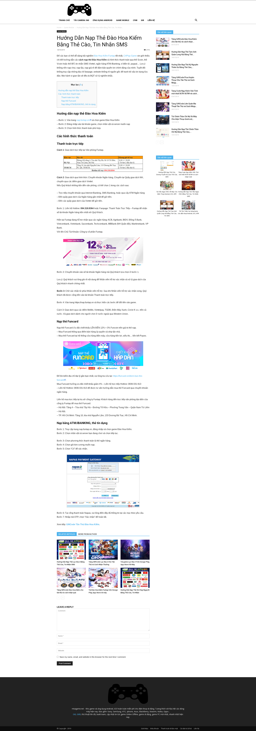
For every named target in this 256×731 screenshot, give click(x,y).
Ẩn (81, 85)
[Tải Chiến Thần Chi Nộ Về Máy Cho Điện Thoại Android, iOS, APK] (162, 119)
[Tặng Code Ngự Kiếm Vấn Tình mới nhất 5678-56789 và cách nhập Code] (162, 94)
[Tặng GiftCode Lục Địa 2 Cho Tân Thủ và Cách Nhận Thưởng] (103, 550)
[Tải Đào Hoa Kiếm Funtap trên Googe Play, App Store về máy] (103, 578)
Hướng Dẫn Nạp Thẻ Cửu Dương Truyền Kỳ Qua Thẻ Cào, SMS (166, 174)
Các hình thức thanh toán (69, 94)
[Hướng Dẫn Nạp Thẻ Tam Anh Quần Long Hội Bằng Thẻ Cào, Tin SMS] (162, 55)
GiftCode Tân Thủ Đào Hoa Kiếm (82, 524)
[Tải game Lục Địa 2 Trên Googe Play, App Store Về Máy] (135, 550)
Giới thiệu (144, 728)
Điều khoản (154, 728)
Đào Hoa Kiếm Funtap (104, 56)
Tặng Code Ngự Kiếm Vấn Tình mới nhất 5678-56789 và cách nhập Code (188, 174)
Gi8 (142, 20)
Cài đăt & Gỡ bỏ (186, 728)
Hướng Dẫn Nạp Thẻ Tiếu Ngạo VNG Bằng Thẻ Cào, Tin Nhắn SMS (188, 194)
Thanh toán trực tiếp (70, 97)
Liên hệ (151, 20)
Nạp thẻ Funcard (68, 101)
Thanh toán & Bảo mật (169, 728)
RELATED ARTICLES (66, 534)
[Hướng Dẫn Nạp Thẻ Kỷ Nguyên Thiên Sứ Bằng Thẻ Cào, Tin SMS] (162, 68)
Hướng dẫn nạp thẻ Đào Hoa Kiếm (73, 90)
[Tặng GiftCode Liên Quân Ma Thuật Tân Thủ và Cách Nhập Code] (162, 107)
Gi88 (79, 714)
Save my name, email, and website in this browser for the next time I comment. (93, 657)
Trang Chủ (64, 20)
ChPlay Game (130, 56)
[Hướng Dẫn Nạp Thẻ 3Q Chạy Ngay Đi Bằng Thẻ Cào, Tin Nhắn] (135, 578)
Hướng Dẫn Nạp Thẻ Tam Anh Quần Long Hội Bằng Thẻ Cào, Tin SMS (167, 213)
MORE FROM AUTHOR (87, 534)
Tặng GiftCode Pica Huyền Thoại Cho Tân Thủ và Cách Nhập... (183, 80)
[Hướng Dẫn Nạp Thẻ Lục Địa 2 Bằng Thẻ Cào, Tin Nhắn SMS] (71, 550)
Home (59, 27)
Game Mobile (122, 20)
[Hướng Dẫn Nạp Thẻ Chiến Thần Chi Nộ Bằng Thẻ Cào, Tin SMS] (162, 132)
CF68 (135, 20)
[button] (196, 20)
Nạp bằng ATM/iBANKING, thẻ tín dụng (78, 104)
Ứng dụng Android (102, 20)
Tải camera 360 (81, 20)
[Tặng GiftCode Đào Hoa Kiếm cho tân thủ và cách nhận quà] (71, 578)
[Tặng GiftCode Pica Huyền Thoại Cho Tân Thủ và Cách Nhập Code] (162, 80)
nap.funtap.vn (83, 120)
